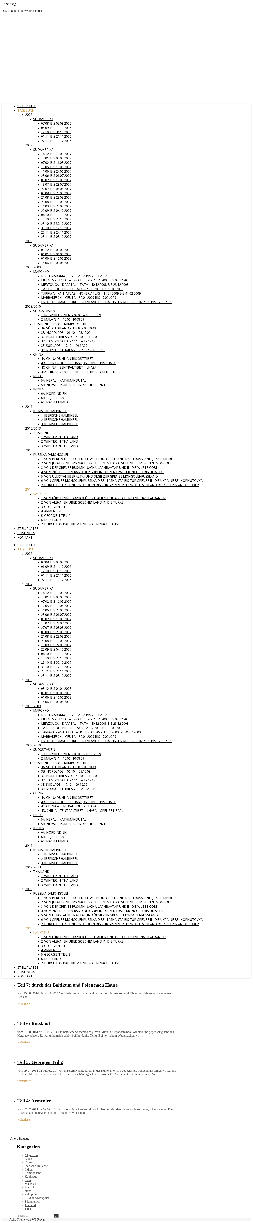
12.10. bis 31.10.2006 (56, 132)
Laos (28, 1180)
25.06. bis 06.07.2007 (56, 175)
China (38, 354)
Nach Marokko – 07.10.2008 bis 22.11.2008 (74, 276)
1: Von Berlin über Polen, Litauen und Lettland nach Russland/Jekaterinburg (109, 459)
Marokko (41, 271)
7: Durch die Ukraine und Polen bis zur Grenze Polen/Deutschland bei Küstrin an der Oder (120, 485)
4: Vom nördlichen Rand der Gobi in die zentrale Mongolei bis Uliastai (102, 472)
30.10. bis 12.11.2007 (56, 228)
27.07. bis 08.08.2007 (56, 189)
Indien (38, 389)
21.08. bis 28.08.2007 (56, 197)
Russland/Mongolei (50, 454)
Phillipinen (31, 1194)
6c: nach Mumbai (55, 402)
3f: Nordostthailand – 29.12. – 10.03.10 (73, 350)
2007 (28, 145)
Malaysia (30, 1183)
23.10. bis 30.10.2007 (56, 223)
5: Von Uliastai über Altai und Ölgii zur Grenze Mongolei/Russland (99, 476)
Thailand (41, 433)
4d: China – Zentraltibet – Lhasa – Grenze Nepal (82, 372)
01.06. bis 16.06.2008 (56, 258)
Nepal (38, 376)
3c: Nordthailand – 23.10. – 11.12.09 (70, 337)
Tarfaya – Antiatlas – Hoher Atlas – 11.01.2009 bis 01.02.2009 (91, 293)
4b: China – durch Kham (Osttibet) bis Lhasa (78, 363)
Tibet (28, 1208)
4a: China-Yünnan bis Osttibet (67, 359)
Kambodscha (33, 1173)
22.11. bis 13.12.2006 (56, 141)
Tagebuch (25, 110)
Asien (28, 1158)
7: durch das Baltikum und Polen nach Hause (80, 524)
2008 (28, 241)
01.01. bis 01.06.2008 (56, 254)
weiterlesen (24, 1003)
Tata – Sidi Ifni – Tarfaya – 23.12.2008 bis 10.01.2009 (82, 289)
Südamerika (43, 119)
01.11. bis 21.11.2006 (56, 136)
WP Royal (38, 1219)
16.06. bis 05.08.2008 (56, 263)
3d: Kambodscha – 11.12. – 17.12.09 (68, 341)
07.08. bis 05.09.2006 (56, 123)
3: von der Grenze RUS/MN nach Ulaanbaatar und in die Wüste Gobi (99, 467)
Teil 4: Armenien (34, 1100)
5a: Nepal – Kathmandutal (63, 380)
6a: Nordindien (54, 393)
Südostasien (44, 311)
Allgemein (31, 1155)
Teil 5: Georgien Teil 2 (40, 1062)
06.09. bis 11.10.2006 (56, 128)
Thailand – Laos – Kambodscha (59, 324)
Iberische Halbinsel (50, 411)
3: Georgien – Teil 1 (57, 507)
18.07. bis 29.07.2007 (56, 184)
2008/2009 (33, 267)
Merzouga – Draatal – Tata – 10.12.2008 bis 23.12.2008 (85, 284)
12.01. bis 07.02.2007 (56, 158)
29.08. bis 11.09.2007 (56, 202)
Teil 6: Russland (33, 1023)
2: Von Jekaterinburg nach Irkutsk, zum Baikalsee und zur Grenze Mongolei (107, 463)
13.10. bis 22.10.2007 (56, 219)
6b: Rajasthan (52, 398)
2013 (28, 450)
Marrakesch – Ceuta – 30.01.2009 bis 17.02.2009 (78, 298)
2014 (28, 489)
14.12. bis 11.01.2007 (56, 154)
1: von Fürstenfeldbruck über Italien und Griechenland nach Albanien (103, 498)
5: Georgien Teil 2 (55, 515)
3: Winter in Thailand (59, 446)
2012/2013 (33, 428)
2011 (28, 406)
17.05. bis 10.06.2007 (56, 167)
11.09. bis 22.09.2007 (56, 206)
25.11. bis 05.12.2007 (56, 236)
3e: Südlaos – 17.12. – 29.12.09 (64, 345)
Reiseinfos (26, 533)
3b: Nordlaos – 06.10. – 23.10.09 (66, 332)
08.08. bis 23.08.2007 (56, 193)
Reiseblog (9, 4)
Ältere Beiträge (19, 1138)
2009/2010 (33, 306)
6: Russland (51, 520)
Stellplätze (27, 528)
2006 (28, 114)
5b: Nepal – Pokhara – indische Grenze (73, 385)
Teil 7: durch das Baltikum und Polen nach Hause (67, 985)
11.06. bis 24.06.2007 (56, 171)
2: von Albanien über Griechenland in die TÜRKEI (82, 502)
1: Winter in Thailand (59, 437)
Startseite (26, 106)
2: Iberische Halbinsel (59, 420)
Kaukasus (41, 494)
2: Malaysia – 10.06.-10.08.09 (62, 319)
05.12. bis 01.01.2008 (56, 250)
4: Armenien (51, 511)
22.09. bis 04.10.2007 (56, 210)
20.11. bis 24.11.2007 (56, 232)
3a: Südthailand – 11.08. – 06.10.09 (68, 328)
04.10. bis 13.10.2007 (56, 215)
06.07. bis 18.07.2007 (56, 180)
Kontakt (25, 537)
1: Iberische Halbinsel (59, 415)
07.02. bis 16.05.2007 (56, 162)
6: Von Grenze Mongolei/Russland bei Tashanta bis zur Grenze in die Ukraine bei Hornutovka (122, 481)
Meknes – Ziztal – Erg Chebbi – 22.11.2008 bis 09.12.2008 (85, 280)
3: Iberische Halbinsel (59, 424)
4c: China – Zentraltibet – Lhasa (68, 367)
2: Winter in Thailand (59, 441)
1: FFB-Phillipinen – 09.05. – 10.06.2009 (71, 315)
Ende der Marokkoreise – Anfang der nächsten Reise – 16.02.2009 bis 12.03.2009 (106, 302)
